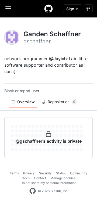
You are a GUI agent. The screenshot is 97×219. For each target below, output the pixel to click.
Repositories (61, 101)
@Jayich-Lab (62, 58)
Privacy (29, 173)
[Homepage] (48, 8)
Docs (26, 178)
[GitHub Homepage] (32, 191)
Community (78, 173)
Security (45, 173)
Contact (40, 178)
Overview (26, 101)
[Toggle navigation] (8, 8)
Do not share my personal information (48, 183)
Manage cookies (62, 178)
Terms (14, 173)
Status (61, 173)
